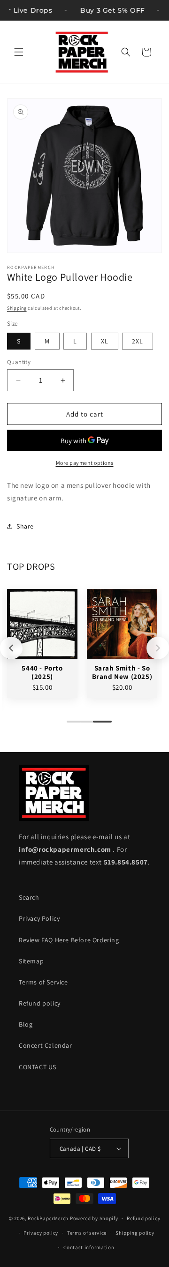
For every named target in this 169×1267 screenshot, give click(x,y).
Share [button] (25, 526)
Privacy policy (40, 1233)
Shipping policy (134, 1233)
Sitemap (31, 961)
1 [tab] (71, 725)
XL (104, 341)
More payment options (85, 462)
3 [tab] (97, 725)
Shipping (17, 308)
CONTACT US (37, 1067)
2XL (137, 341)
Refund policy (40, 1003)
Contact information (88, 1247)
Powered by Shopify (94, 1218)
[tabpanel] (42, 643)
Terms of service (87, 1233)
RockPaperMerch (48, 1218)
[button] (18, 52)
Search (29, 897)
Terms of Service (43, 982)
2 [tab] (84, 725)
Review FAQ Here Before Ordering (69, 940)
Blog (25, 1024)
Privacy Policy (39, 918)
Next (157, 648)
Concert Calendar (45, 1045)
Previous (11, 648)
